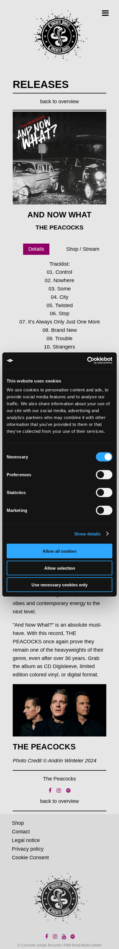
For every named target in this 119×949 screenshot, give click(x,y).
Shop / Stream (82, 249)
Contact (21, 832)
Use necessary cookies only (59, 584)
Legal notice (26, 840)
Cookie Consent (30, 857)
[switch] (104, 474)
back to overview (59, 101)
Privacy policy (28, 849)
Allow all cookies (59, 551)
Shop (18, 823)
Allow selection (59, 567)
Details (36, 249)
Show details (87, 533)
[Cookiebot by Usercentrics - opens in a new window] (87, 360)
